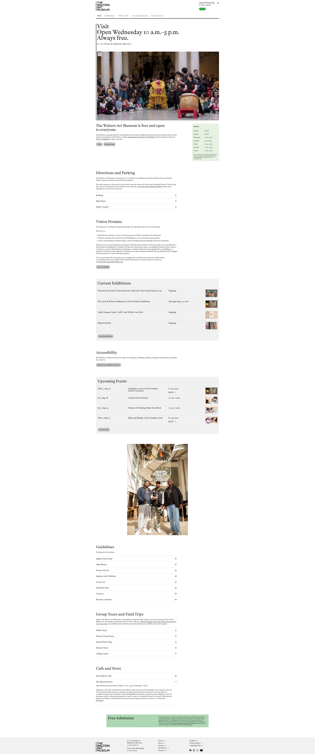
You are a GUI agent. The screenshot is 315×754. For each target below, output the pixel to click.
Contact (192, 741)
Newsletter (162, 748)
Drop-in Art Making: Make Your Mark (144, 408)
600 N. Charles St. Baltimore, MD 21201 (114, 44)
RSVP (170, 392)
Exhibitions (110, 16)
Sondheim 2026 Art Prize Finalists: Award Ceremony (143, 389)
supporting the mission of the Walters (142, 137)
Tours (99, 144)
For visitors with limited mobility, (150, 187)
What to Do (123, 16)
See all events (104, 430)
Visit (99, 16)
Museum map (109, 144)
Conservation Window (138, 398)
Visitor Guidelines (103, 139)
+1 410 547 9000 (133, 745)
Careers (161, 750)
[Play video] (215, 116)
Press (160, 743)
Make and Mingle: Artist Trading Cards (145, 418)
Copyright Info (195, 745)
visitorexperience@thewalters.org (110, 262)
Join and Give (157, 16)
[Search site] (218, 3)
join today (99, 700)
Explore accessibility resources (108, 365)
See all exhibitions (105, 336)
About (160, 741)
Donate (202, 9)
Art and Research (140, 16)
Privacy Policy (194, 743)
